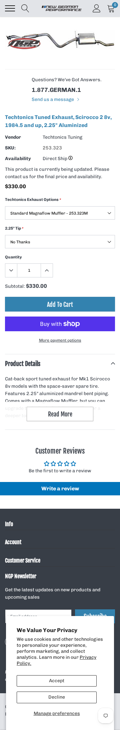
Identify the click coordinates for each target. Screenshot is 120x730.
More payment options (60, 340)
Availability (18, 158)
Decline (56, 697)
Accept (56, 681)
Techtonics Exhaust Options (33, 199)
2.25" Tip (14, 228)
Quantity (13, 257)
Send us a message (53, 99)
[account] (97, 8)
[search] (25, 8)
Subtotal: (15, 286)
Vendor (13, 137)
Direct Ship (55, 158)
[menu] (10, 8)
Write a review (60, 488)
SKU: (10, 148)
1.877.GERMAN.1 (56, 90)
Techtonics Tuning (62, 137)
